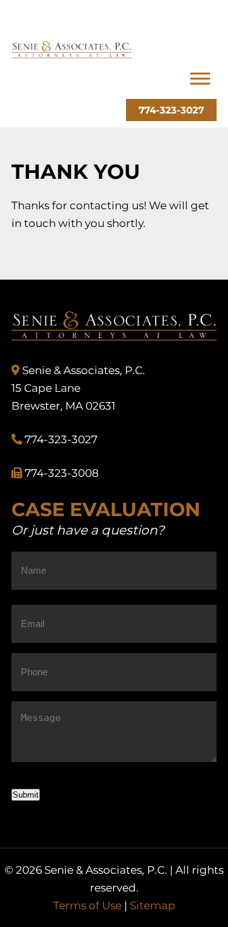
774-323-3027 (171, 110)
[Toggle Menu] (200, 79)
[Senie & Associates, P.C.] (71, 54)
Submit (26, 795)
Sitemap (152, 905)
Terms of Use (87, 905)
